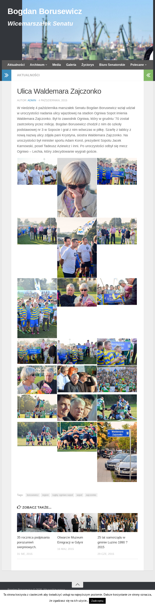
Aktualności (16, 64)
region (45, 495)
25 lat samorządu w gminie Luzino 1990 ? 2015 (112, 542)
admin (32, 100)
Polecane (137, 64)
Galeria (71, 64)
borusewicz (33, 495)
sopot (79, 495)
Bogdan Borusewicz (45, 11)
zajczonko (91, 495)
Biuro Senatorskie (112, 64)
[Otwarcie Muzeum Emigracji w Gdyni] (77, 522)
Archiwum (37, 64)
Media (56, 64)
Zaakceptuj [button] (97, 600)
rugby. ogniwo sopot (62, 495)
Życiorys (87, 64)
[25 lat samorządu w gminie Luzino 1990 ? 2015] (118, 522)
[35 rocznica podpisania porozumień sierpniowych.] (37, 522)
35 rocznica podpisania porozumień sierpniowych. (33, 542)
